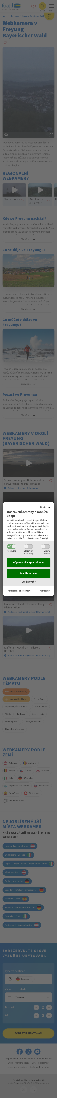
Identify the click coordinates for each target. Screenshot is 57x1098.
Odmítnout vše (28, 573)
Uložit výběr (28, 582)
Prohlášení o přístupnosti (19, 590)
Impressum (45, 590)
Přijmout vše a (28, 562)
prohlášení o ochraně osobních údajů (31, 538)
